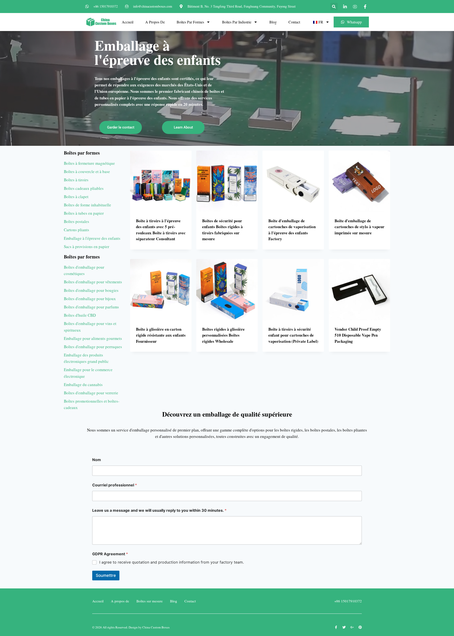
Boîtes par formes (190, 21)
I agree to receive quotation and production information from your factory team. (171, 562)
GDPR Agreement (110, 554)
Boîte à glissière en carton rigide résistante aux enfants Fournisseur (161, 335)
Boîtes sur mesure (149, 601)
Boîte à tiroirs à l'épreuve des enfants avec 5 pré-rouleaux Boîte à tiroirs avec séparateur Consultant (161, 230)
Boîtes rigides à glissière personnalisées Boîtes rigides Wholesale (223, 335)
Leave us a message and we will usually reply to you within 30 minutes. (159, 510)
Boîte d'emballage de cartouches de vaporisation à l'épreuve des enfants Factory (292, 230)
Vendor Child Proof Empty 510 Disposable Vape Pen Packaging (358, 335)
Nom (96, 460)
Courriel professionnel (114, 485)
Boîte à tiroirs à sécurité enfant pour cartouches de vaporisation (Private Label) (293, 335)
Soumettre (106, 575)
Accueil (127, 21)
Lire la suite (346, 248)
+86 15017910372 (348, 601)
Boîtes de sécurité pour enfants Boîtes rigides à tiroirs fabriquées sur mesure (222, 230)
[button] (334, 6)
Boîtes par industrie (236, 21)
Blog (273, 21)
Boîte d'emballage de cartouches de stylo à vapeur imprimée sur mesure (359, 227)
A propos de (155, 21)
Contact (294, 21)
